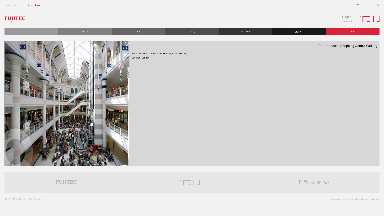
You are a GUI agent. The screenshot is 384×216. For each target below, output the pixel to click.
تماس (31, 31)
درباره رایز (299, 31)
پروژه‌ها (192, 31)
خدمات (85, 31)
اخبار (138, 31)
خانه (353, 31)
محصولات (245, 31)
